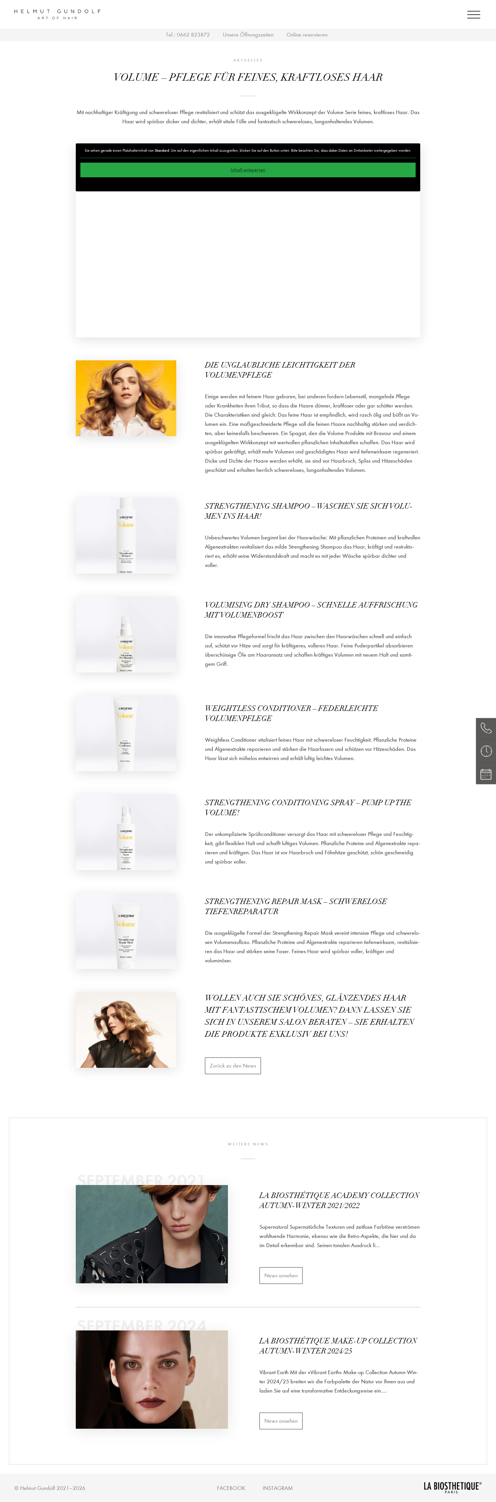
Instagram (278, 1488)
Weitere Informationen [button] (248, 184)
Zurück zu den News (233, 1065)
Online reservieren (307, 34)
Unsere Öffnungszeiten (248, 34)
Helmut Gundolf (37, 1488)
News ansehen (281, 1275)
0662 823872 (193, 34)
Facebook (231, 1488)
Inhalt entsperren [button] (248, 170)
